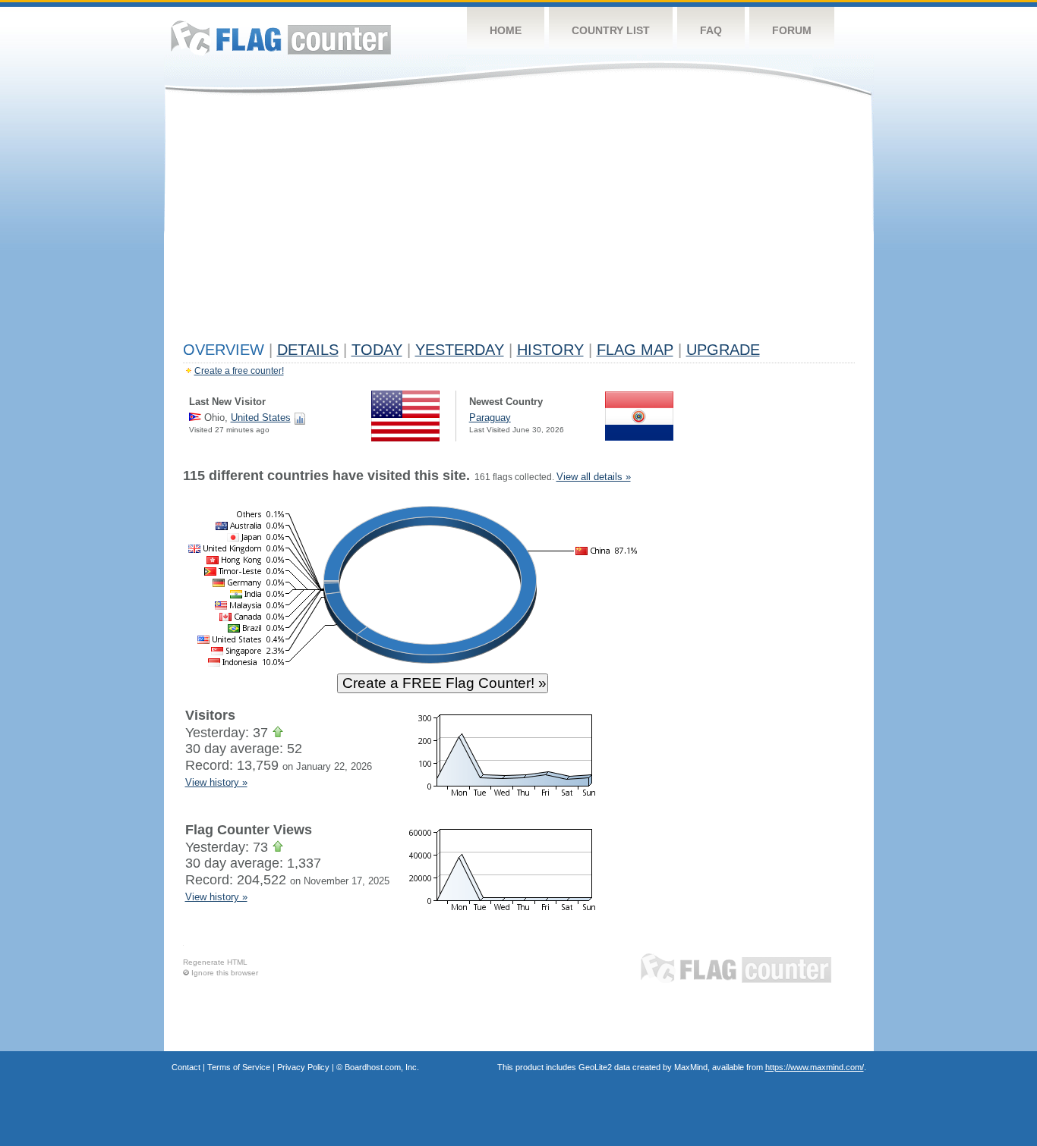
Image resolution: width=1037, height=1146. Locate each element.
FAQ (711, 30)
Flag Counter (281, 37)
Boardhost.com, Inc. (382, 1067)
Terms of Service (238, 1067)
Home (506, 30)
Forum (792, 30)
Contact (186, 1067)
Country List (611, 30)
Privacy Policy (303, 1067)
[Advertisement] (519, 221)
